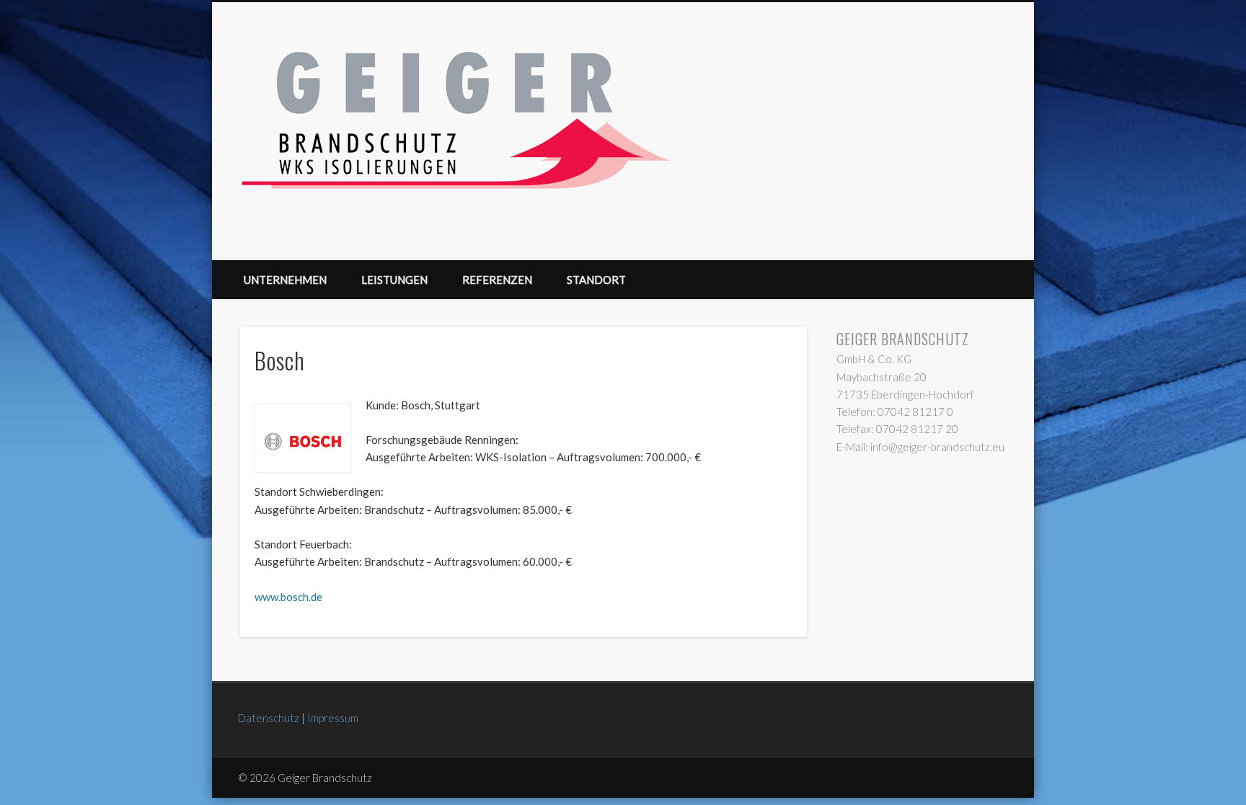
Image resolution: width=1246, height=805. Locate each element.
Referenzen (497, 279)
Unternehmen (285, 279)
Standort (596, 279)
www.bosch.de (288, 596)
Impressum (332, 717)
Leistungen (394, 279)
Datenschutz (268, 717)
